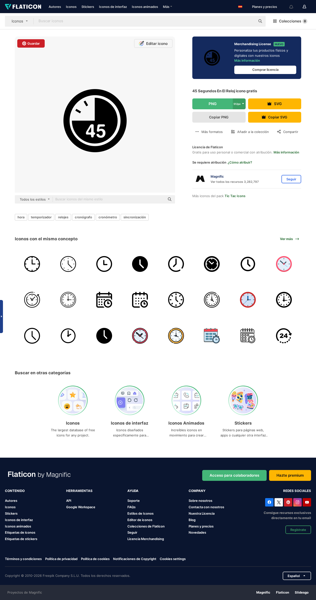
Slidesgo (302, 592)
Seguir (132, 532)
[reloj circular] (68, 300)
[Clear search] (249, 21)
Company (197, 491)
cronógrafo (83, 217)
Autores (55, 7)
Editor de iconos (139, 520)
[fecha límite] (212, 336)
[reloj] (32, 264)
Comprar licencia (265, 70)
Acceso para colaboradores (234, 475)
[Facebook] (269, 502)
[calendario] (104, 300)
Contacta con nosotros (206, 507)
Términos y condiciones (23, 559)
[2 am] (68, 336)
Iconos (71, 7)
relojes (63, 217)
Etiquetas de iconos (20, 532)
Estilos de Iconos (140, 513)
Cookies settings (173, 559)
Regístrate (298, 530)
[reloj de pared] (104, 264)
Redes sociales (297, 491)
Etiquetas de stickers (21, 539)
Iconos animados (145, 7)
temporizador (41, 217)
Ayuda (132, 491)
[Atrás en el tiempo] (32, 300)
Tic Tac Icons (235, 196)
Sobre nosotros (200, 501)
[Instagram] (297, 502)
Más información (247, 60)
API (68, 501)
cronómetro (108, 217)
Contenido (15, 491)
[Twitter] (279, 502)
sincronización (134, 217)
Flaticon (282, 592)
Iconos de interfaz (113, 7)
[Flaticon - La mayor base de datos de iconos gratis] (23, 6)
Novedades (197, 532)
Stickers (87, 7)
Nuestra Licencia (202, 513)
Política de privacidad (61, 559)
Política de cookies (95, 559)
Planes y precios (264, 7)
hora (21, 217)
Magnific (263, 592)
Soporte (133, 501)
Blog (192, 520)
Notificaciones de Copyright (134, 559)
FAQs (131, 507)
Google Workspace (80, 507)
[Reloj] (140, 264)
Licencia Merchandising (145, 539)
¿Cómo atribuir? (240, 162)
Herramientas (79, 491)
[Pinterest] (288, 502)
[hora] (212, 300)
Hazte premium (290, 475)
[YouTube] (307, 502)
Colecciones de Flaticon (146, 526)
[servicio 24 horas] (284, 336)
